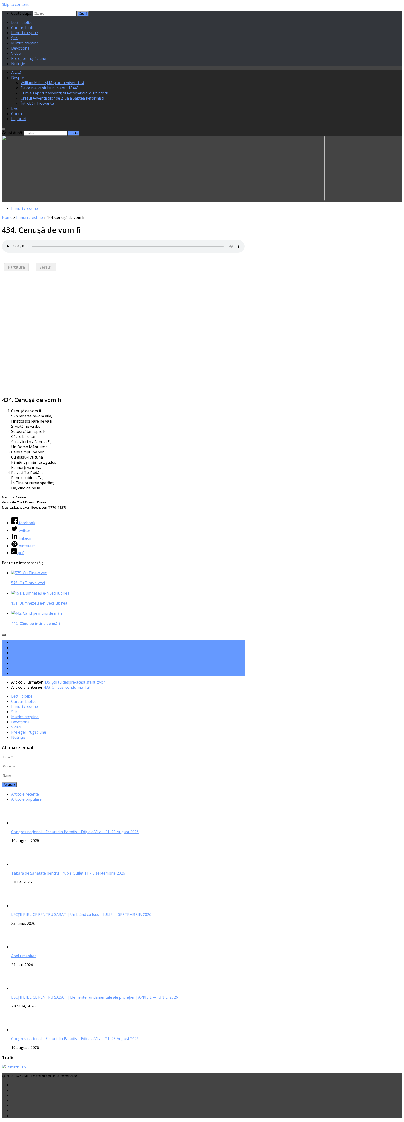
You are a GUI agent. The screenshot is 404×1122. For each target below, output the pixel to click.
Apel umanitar (23, 955)
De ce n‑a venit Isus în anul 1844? (49, 87)
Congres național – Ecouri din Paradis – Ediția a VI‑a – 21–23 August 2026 (75, 831)
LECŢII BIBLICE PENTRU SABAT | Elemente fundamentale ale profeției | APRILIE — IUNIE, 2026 (94, 997)
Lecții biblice (21, 22)
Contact (18, 113)
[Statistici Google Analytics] (14, 1067)
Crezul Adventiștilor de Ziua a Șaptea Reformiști (62, 98)
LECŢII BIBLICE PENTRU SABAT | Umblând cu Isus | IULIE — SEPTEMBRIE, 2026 (81, 914)
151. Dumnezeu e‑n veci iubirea (39, 603)
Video (16, 53)
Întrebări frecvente (37, 103)
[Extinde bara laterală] (4, 635)
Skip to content (15, 4)
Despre (17, 77)
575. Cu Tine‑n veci (28, 582)
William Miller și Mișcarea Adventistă (52, 82)
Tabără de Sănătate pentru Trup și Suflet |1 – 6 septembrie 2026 (68, 873)
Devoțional (20, 48)
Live (14, 108)
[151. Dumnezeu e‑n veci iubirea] (40, 593)
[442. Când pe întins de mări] (36, 613)
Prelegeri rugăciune (28, 58)
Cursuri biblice (23, 27)
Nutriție (18, 63)
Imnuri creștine (24, 32)
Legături (18, 118)
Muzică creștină (25, 43)
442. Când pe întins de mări (35, 623)
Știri (14, 37)
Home (7, 217)
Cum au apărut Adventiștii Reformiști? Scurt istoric (64, 93)
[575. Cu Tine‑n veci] (29, 572)
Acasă (16, 72)
